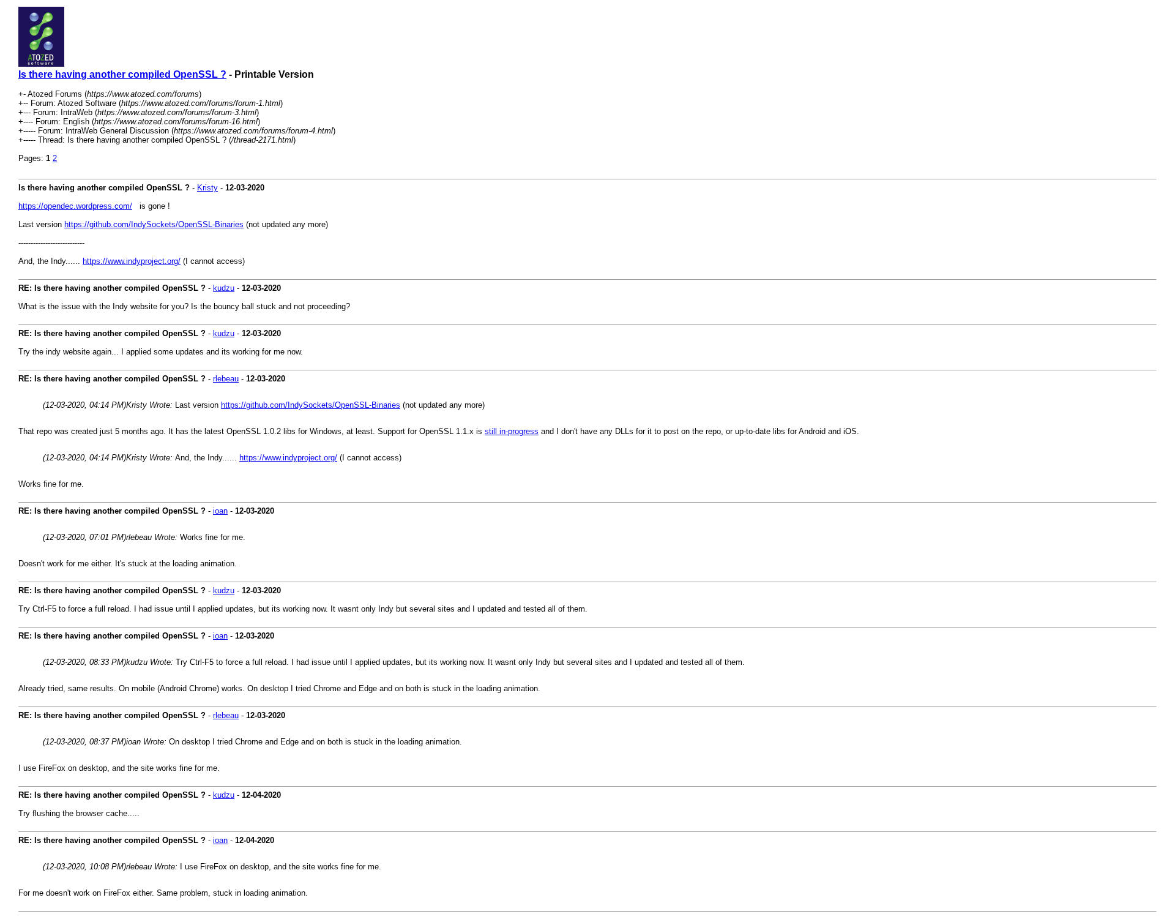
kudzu (223, 288)
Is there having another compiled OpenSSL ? (122, 74)
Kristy (207, 187)
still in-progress (512, 431)
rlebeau (226, 378)
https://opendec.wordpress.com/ (75, 206)
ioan (220, 510)
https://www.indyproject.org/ (132, 261)
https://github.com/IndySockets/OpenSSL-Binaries (154, 224)
